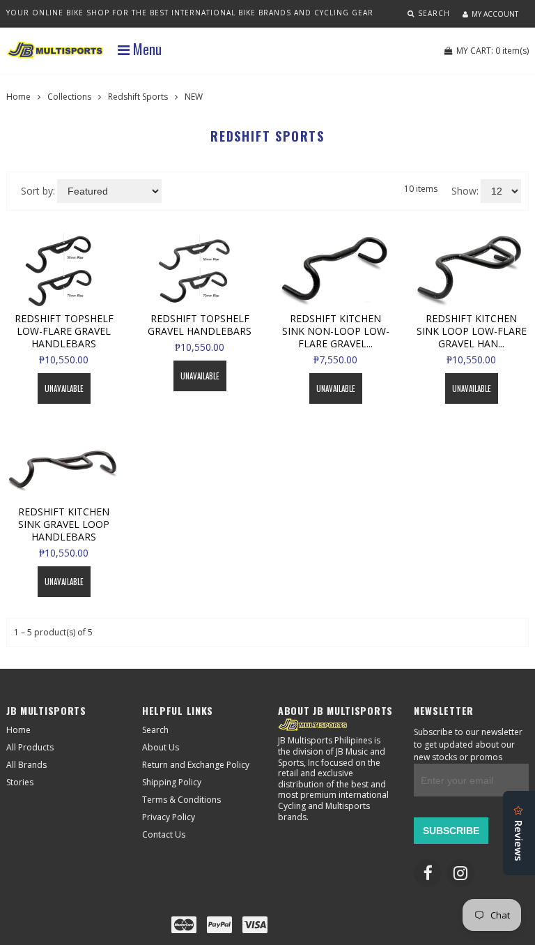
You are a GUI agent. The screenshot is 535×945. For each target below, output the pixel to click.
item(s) (492, 50)
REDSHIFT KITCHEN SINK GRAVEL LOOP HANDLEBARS (63, 524)
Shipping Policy (171, 782)
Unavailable (64, 388)
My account (495, 14)
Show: (465, 190)
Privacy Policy (168, 817)
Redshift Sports (138, 97)
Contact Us (163, 834)
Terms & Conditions (181, 800)
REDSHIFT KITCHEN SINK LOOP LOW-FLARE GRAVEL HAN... (472, 331)
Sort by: (38, 190)
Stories (19, 782)
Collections (69, 97)
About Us (160, 747)
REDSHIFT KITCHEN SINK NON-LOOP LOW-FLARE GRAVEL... (335, 331)
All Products (30, 747)
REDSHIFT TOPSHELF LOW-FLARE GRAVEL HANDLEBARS (64, 331)
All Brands (26, 765)
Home (18, 97)
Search (155, 730)
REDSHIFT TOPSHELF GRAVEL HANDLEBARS (199, 325)
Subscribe (451, 830)
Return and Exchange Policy (195, 765)
